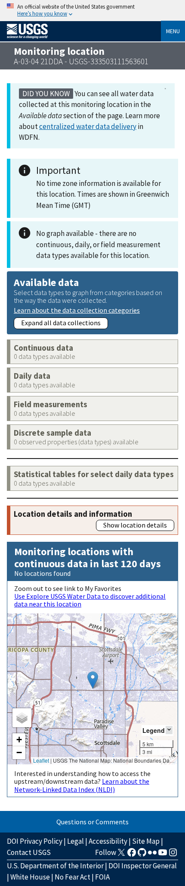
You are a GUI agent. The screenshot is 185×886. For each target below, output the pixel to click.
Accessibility (108, 841)
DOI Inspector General (142, 865)
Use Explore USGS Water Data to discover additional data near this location (90, 600)
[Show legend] (169, 730)
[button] (92, 680)
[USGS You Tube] (162, 855)
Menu (173, 31)
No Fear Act (72, 877)
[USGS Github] (142, 855)
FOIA (102, 877)
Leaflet (41, 760)
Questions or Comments (92, 821)
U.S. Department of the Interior (55, 865)
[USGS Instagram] (173, 855)
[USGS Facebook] (131, 855)
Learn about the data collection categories (77, 310)
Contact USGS (29, 852)
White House (30, 877)
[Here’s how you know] (92, 10)
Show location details (135, 525)
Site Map (146, 841)
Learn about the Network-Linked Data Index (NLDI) (81, 785)
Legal (75, 841)
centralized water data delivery (87, 126)
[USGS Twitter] (121, 855)
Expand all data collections (61, 322)
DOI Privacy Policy (34, 841)
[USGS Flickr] (152, 855)
